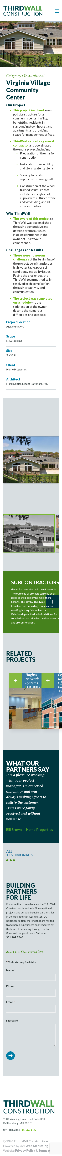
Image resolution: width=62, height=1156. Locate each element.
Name (10, 970)
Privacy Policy (25, 1150)
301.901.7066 (11, 1130)
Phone (10, 986)
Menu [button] (54, 10)
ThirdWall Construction (31, 1141)
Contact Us (29, 1130)
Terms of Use (47, 1150)
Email (10, 1001)
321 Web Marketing (34, 1146)
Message (12, 1020)
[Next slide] (52, 461)
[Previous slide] (9, 461)
